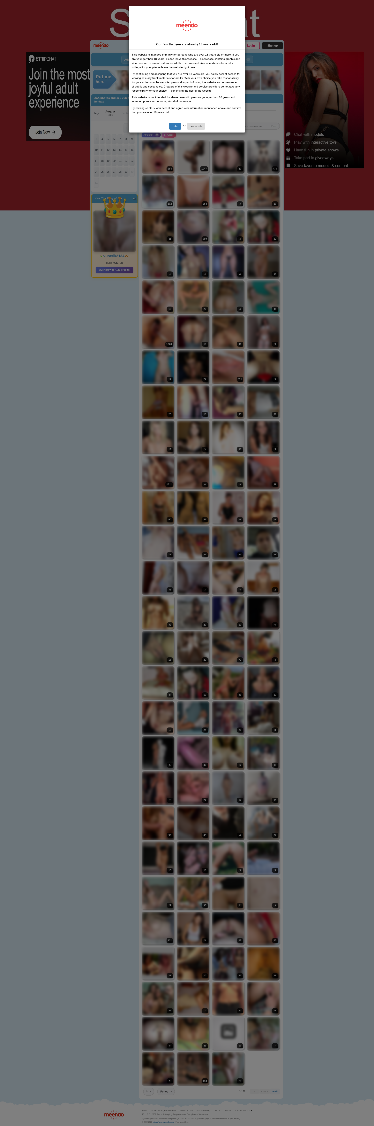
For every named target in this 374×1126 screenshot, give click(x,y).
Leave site (196, 126)
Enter (175, 126)
